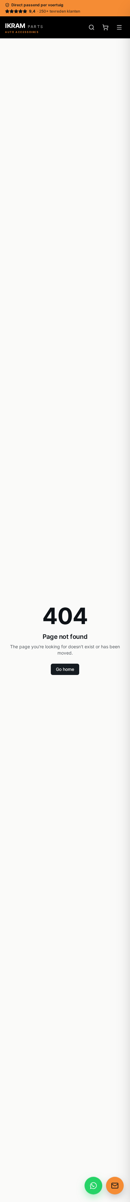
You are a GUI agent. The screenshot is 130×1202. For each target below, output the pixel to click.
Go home (65, 669)
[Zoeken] (91, 27)
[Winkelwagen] (105, 27)
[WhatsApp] (93, 1186)
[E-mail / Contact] (115, 1186)
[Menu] (119, 27)
